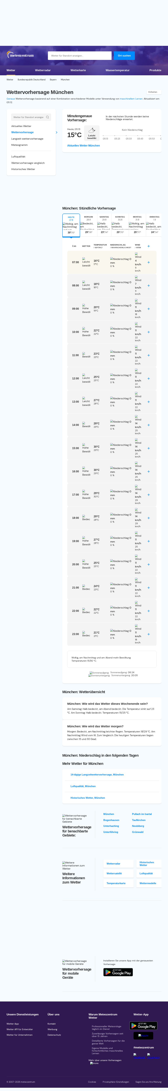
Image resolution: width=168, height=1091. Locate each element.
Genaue (11, 98)
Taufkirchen (139, 820)
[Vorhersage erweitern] (149, 246)
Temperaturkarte (116, 883)
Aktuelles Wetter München (83, 145)
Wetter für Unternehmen (19, 1034)
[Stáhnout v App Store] (143, 1035)
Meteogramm (19, 145)
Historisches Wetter (23, 169)
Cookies (92, 1082)
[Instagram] (154, 1057)
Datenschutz (54, 1034)
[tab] (71, 225)
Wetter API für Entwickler (20, 1029)
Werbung (52, 1029)
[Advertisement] (84, 23)
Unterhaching (111, 826)
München (108, 814)
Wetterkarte (78, 70)
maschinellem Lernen (131, 98)
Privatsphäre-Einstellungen (116, 1082)
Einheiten (152, 92)
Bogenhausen (111, 820)
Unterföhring (110, 832)
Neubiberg (138, 826)
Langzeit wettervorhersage (27, 138)
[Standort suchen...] (107, 55)
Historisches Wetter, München (88, 797)
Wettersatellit (114, 873)
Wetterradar (43, 70)
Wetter (11, 70)
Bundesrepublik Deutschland (31, 79)
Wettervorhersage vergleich (28, 163)
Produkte (155, 70)
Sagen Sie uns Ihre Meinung (148, 1082)
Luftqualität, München (83, 786)
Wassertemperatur (118, 70)
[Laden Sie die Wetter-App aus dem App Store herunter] (118, 972)
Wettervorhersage (22, 132)
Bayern (53, 79)
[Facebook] (140, 1057)
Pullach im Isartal (142, 814)
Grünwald (137, 832)
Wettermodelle (148, 883)
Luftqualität (18, 156)
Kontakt (52, 1023)
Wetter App (13, 1023)
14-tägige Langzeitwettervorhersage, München (97, 774)
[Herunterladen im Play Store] (143, 1025)
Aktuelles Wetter (21, 126)
